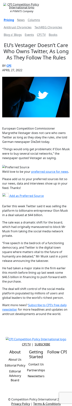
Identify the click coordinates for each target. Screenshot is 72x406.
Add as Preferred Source (26, 196)
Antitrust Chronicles (18, 27)
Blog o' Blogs (13, 35)
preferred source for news (49, 172)
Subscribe (42, 344)
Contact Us (36, 364)
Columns (34, 20)
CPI (8, 66)
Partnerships (36, 370)
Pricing (9, 20)
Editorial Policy (15, 365)
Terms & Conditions (47, 404)
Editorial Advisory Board (15, 375)
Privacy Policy (20, 404)
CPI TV (41, 35)
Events (29, 35)
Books (53, 35)
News (21, 20)
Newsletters (36, 376)
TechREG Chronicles (48, 27)
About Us (14, 359)
